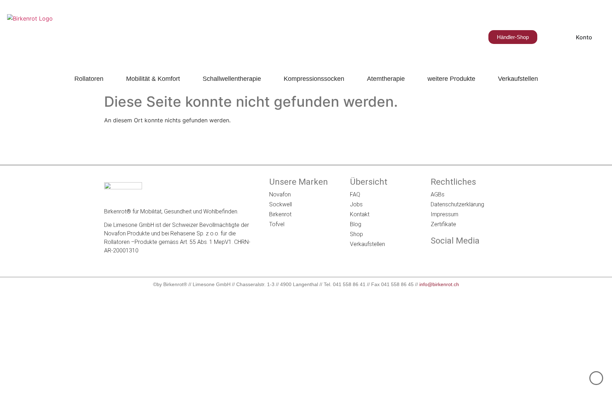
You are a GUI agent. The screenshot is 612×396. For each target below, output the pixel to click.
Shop (356, 234)
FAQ (355, 194)
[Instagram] (455, 255)
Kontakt (359, 214)
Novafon (280, 194)
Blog (355, 224)
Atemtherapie (386, 78)
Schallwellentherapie (232, 78)
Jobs (356, 204)
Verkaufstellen (518, 78)
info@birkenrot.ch (439, 284)
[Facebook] (435, 255)
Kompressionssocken (314, 78)
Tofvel (276, 224)
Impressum (444, 214)
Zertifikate (443, 224)
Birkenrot (280, 214)
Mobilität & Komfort (153, 78)
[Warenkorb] (547, 37)
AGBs (437, 194)
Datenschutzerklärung (457, 204)
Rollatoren (88, 78)
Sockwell (280, 204)
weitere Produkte (451, 78)
